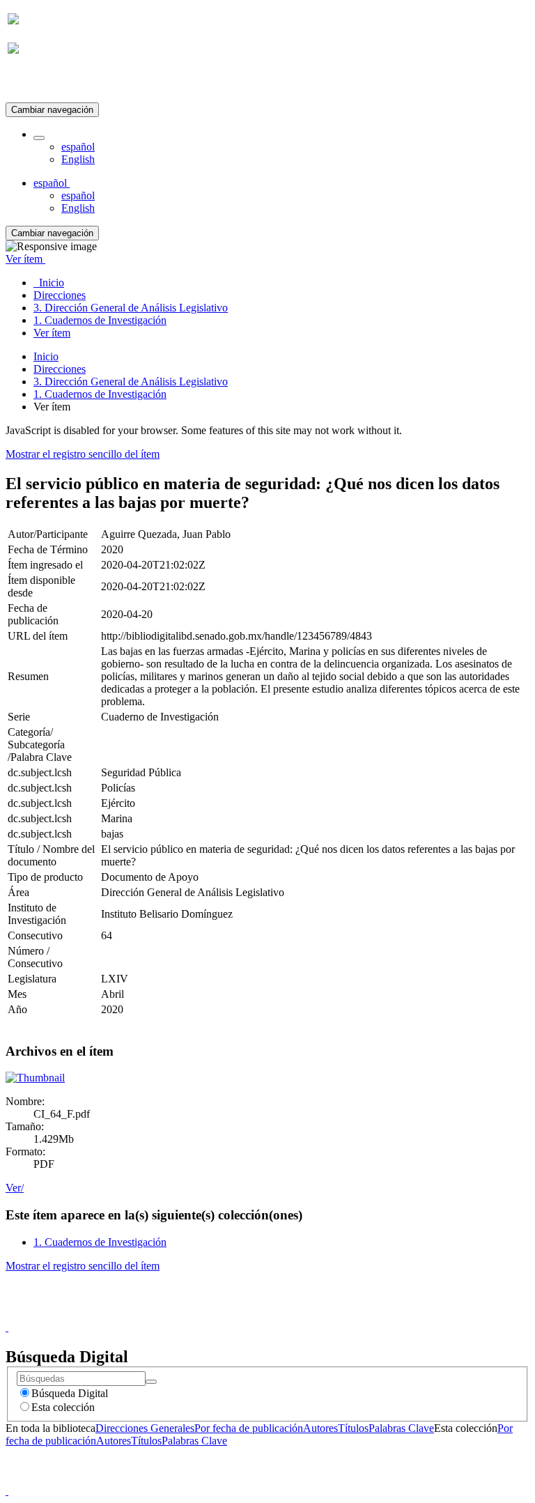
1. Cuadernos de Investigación (99, 394)
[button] (39, 138)
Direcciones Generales (144, 1428)
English (78, 159)
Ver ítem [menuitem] (51, 333)
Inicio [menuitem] (48, 282)
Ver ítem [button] (25, 259)
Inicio (46, 356)
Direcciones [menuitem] (59, 295)
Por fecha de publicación (248, 1428)
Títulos (353, 1428)
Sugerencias (291, 1314)
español (78, 147)
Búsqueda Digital (69, 1393)
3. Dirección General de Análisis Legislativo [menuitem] (130, 308)
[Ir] (151, 1382)
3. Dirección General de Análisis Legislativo (130, 381)
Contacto (237, 1314)
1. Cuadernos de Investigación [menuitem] (99, 320)
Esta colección (63, 1407)
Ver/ (15, 1188)
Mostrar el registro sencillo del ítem (83, 454)
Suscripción (33, 82)
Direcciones (59, 369)
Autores (320, 1428)
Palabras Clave (401, 1428)
